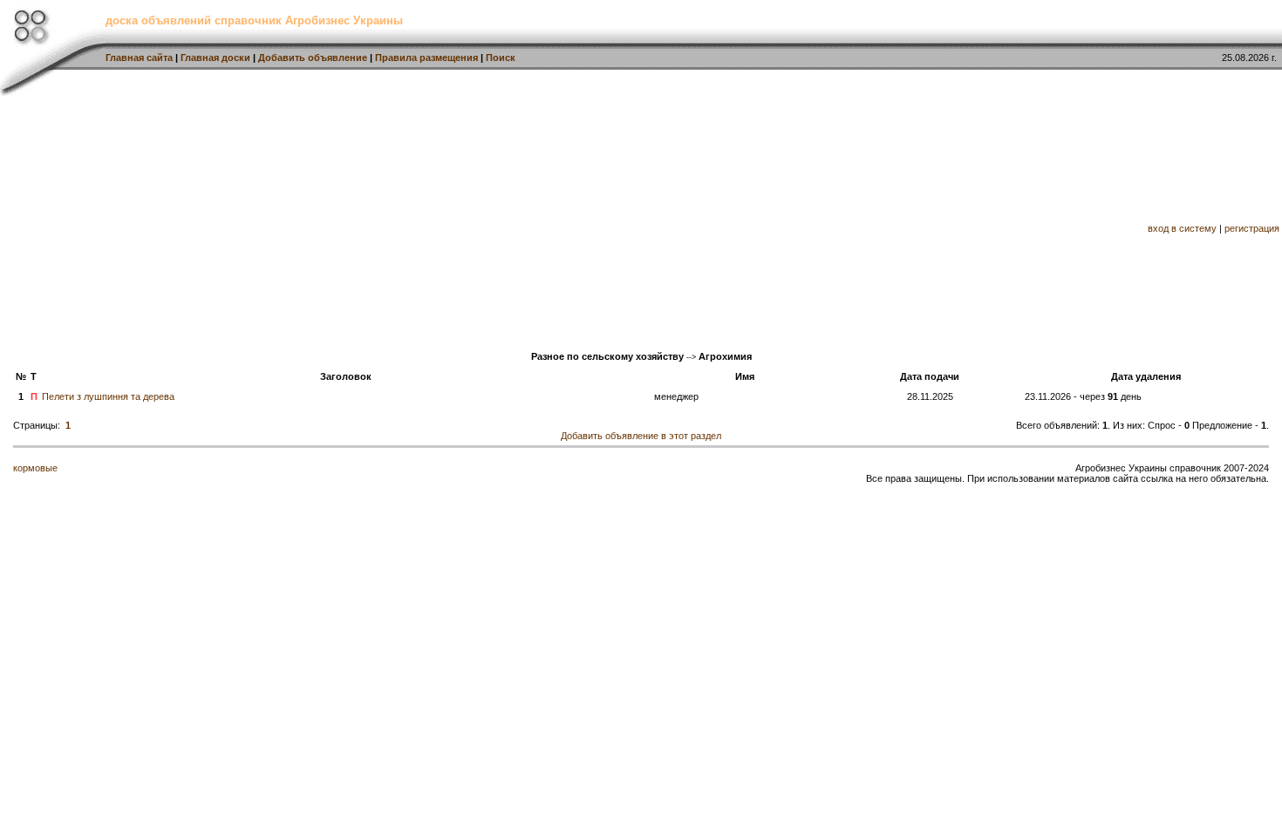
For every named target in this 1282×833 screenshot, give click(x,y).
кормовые (35, 468)
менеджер (676, 396)
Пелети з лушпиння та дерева (108, 396)
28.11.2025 (930, 396)
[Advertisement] (529, 218)
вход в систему (1182, 228)
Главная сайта (139, 57)
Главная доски (215, 57)
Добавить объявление (312, 57)
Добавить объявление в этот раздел (641, 435)
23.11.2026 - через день (1083, 396)
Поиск (500, 57)
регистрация (1251, 228)
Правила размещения (426, 57)
